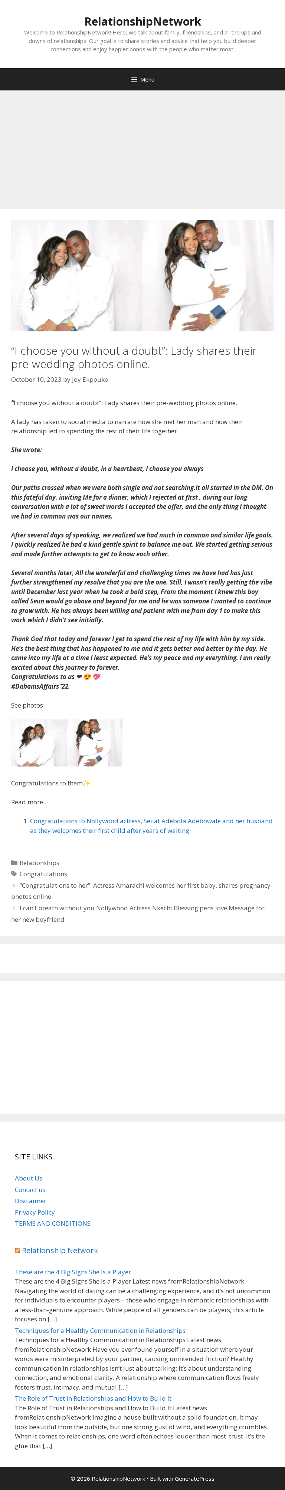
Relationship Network (60, 1250)
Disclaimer (30, 1200)
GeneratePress (194, 1478)
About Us (28, 1178)
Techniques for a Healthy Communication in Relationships (100, 1330)
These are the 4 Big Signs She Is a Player (73, 1272)
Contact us (30, 1189)
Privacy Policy (35, 1212)
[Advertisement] (142, 146)
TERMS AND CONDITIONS (53, 1223)
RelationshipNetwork (142, 21)
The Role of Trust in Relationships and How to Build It (93, 1398)
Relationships (39, 862)
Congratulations (43, 874)
